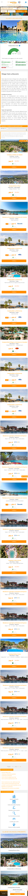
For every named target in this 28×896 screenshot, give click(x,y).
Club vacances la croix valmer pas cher (11, 782)
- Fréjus (17, 249)
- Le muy (16, 156)
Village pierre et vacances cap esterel (10, 788)
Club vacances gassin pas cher (9, 777)
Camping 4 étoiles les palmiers (9, 774)
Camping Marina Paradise (14, 887)
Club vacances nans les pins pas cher (10, 783)
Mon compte (26, 2)
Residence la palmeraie (7, 786)
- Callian (16, 218)
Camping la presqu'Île (7, 775)
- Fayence (16, 437)
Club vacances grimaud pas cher (9, 778)
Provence (12, 156)
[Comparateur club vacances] (12, 3)
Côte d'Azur (10, 187)
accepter (4, 893)
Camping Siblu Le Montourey (14, 868)
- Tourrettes (16, 468)
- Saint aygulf (17, 187)
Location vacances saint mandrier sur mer (11, 785)
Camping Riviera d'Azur (14, 850)
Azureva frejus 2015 (6, 772)
